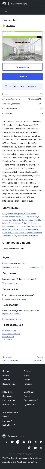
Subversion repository (11, 334)
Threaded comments (33, 233)
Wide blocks (34, 236)
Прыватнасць (8, 384)
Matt (5, 417)
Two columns (22, 236)
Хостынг (6, 379)
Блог (4, 214)
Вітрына (27, 371)
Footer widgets (15, 223)
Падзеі (27, 396)
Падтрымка (7, 396)
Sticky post (6, 233)
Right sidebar (33, 229)
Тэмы (4, 11)
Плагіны (27, 379)
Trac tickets (7, 339)
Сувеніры (29, 404)
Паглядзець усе (36, 267)
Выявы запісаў (28, 220)
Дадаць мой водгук (10, 267)
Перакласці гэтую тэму (12, 319)
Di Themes (10, 26)
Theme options (18, 233)
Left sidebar (21, 226)
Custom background (15, 214)
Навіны (5, 375)
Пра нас (6, 371)
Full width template (29, 223)
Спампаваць (22, 76)
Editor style (16, 220)
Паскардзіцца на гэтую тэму (14, 299)
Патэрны (28, 384)
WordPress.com (10, 412)
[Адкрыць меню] (41, 3)
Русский (17, 314)
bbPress (7, 421)
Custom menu (32, 217)
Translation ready (9, 236)
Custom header (8, 217)
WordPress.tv (9, 404)
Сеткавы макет (8, 226)
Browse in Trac (8, 336)
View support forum (10, 283)
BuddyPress (8, 425)
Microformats (32, 226)
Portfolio (12, 229)
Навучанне (7, 392)
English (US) (7, 314)
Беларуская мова (16, 436)
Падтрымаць (31, 400)
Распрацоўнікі (8, 400)
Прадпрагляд (22, 67)
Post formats (22, 229)
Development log (9, 331)
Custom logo (20, 217)
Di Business (31, 86)
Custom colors (30, 214)
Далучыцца (29, 392)
